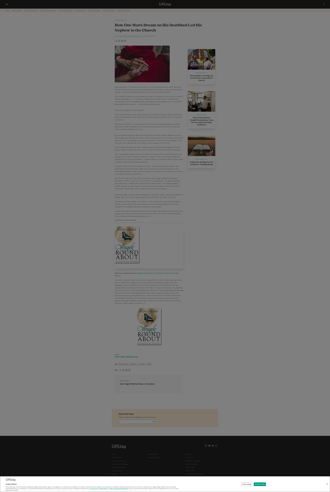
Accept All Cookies (260, 484)
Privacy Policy (103, 488)
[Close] (327, 484)
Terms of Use (93, 488)
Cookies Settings (246, 484)
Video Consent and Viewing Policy (119, 488)
